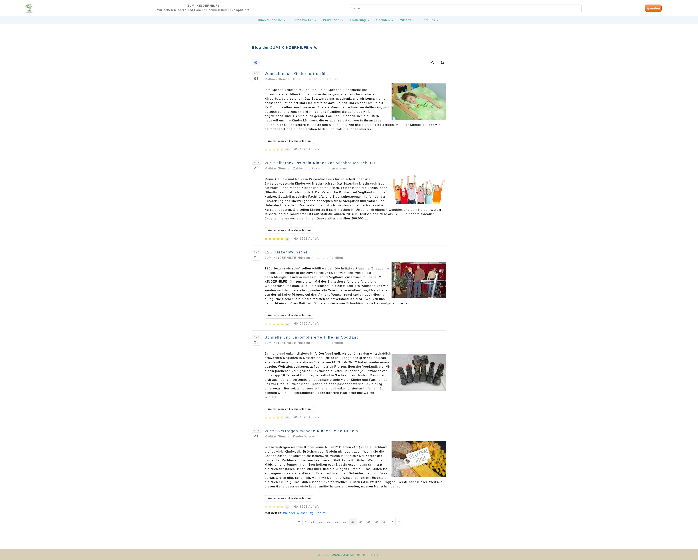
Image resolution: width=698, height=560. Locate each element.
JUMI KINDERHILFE (280, 257)
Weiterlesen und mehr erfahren (289, 141)
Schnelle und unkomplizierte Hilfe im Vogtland (312, 337)
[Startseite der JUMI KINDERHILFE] (29, 10)
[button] (433, 62)
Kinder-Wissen (304, 436)
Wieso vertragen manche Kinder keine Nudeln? (313, 431)
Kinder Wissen (296, 513)
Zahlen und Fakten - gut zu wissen (320, 168)
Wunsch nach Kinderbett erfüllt (296, 74)
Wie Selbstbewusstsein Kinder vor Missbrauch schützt (320, 163)
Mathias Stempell (278, 79)
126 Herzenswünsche (286, 252)
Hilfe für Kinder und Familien (315, 79)
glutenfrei (319, 513)
